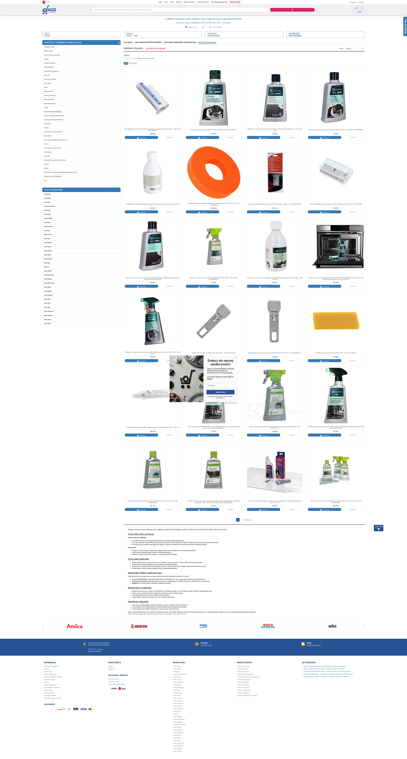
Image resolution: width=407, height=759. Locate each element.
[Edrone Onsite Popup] (203, 379)
